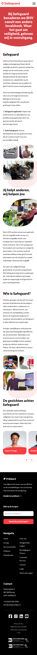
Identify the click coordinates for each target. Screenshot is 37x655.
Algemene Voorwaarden (18, 627)
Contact (23, 565)
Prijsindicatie (8, 555)
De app (6, 543)
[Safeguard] (10, 3)
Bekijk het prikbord (11, 496)
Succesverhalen (9, 547)
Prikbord (6, 551)
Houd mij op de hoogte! (18, 521)
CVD (18, 633)
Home (5, 538)
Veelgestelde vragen (25, 544)
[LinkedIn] (21, 616)
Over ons (23, 538)
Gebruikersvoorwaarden (18, 630)
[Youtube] (26, 616)
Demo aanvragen (26, 573)
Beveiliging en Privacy (25, 551)
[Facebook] (10, 616)
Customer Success (23, 559)
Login (22, 569)
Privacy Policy (18, 624)
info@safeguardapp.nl (12, 605)
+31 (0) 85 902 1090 (11, 601)
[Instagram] (16, 616)
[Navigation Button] (34, 4)
